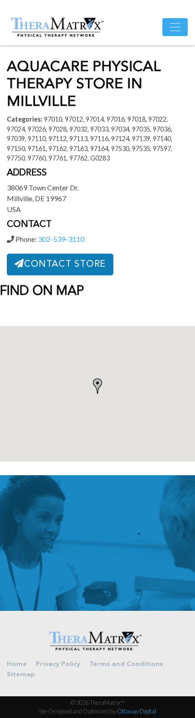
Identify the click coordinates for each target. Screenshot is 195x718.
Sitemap (21, 674)
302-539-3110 (61, 239)
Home (17, 664)
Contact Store (65, 264)
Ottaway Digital (136, 711)
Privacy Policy (58, 664)
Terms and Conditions (126, 664)
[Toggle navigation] (175, 27)
